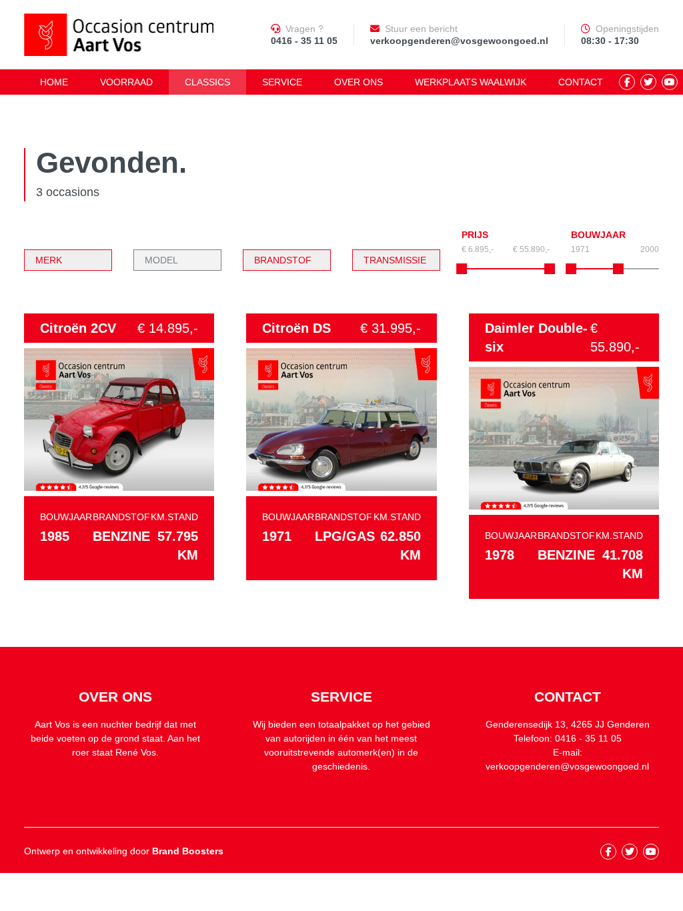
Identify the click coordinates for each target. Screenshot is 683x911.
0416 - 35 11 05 (304, 40)
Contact (580, 82)
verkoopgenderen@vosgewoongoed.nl (459, 40)
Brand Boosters (187, 851)
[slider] (571, 268)
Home (54, 82)
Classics (207, 82)
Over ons (358, 82)
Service (282, 82)
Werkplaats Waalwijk (470, 82)
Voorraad (126, 82)
